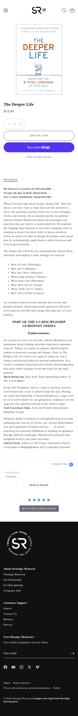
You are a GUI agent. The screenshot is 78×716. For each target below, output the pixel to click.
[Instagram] (21, 666)
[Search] (64, 11)
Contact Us (10, 613)
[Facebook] (5, 666)
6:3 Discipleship (13, 585)
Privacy (8, 624)
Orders (7, 683)
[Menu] (6, 10)
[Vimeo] (37, 666)
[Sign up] (72, 653)
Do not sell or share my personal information (27, 688)
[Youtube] (13, 666)
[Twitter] (29, 666)
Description (11, 179)
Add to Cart (39, 135)
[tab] (12, 179)
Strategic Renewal (14, 574)
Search (8, 608)
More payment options (39, 156)
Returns (8, 619)
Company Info (12, 590)
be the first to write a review (39, 508)
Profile (56, 688)
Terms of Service (21, 683)
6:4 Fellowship (12, 579)
